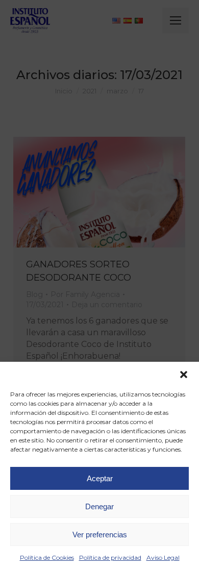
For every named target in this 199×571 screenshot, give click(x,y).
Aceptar (100, 478)
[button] (184, 374)
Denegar (99, 506)
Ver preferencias (99, 534)
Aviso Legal (163, 557)
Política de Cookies (47, 557)
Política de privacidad (110, 557)
